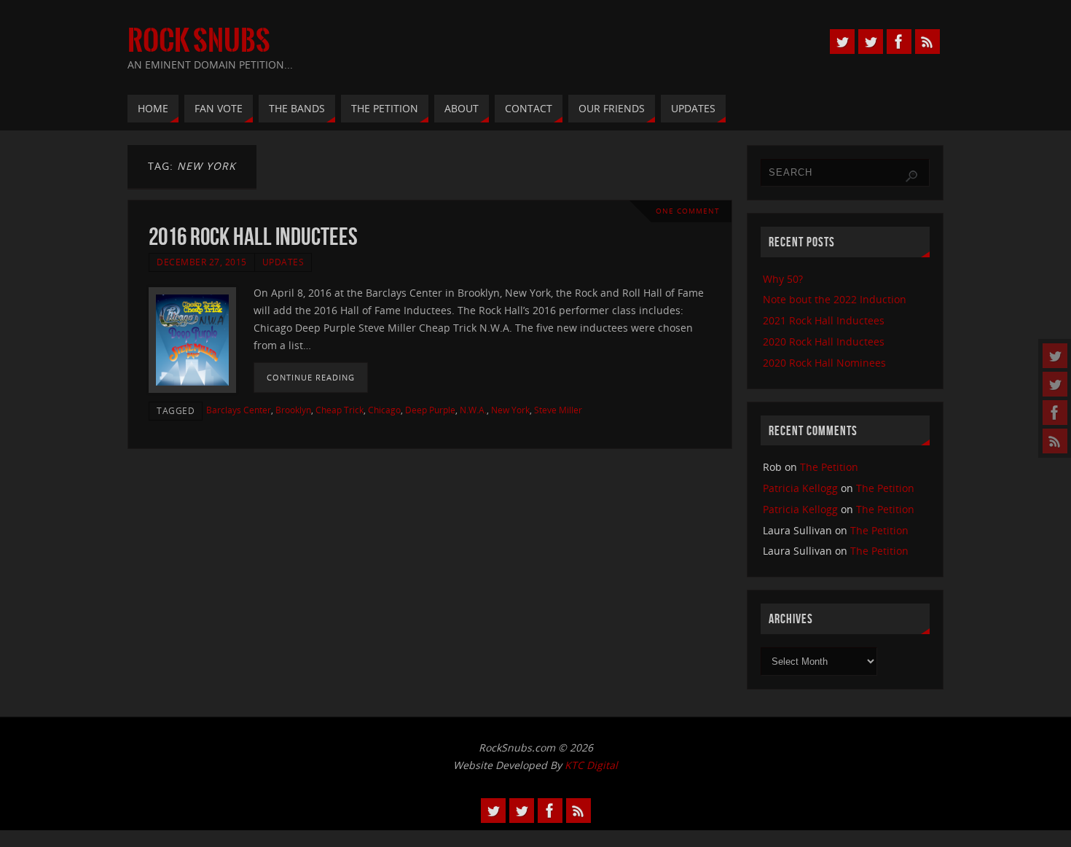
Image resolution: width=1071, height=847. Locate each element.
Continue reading (311, 377)
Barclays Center (238, 409)
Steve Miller (558, 409)
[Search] (911, 176)
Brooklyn (293, 409)
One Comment (688, 211)
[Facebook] (1055, 412)
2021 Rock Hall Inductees (823, 320)
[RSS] (1055, 441)
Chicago (384, 409)
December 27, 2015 (202, 262)
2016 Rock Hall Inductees (253, 236)
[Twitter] (1055, 355)
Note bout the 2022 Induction (834, 299)
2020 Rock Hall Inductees (823, 341)
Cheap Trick (339, 409)
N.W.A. (473, 409)
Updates (283, 262)
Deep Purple (430, 409)
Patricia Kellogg (800, 488)
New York (510, 409)
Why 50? (783, 279)
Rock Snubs (199, 40)
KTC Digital (591, 765)
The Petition (829, 467)
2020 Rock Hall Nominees (824, 363)
